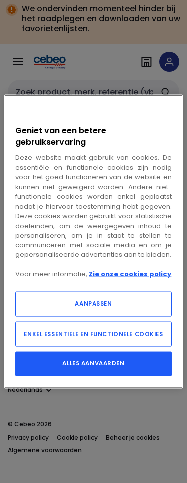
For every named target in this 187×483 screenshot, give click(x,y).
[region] (93, 242)
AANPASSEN (93, 303)
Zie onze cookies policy (130, 274)
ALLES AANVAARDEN (93, 363)
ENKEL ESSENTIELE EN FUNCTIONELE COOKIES (93, 334)
